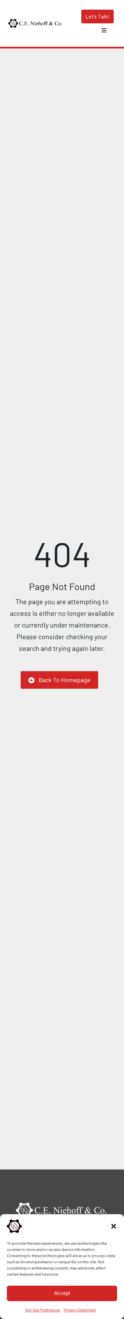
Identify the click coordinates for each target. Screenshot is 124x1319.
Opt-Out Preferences (42, 1309)
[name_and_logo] (35, 21)
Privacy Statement (80, 1309)
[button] (113, 1226)
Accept (62, 1293)
